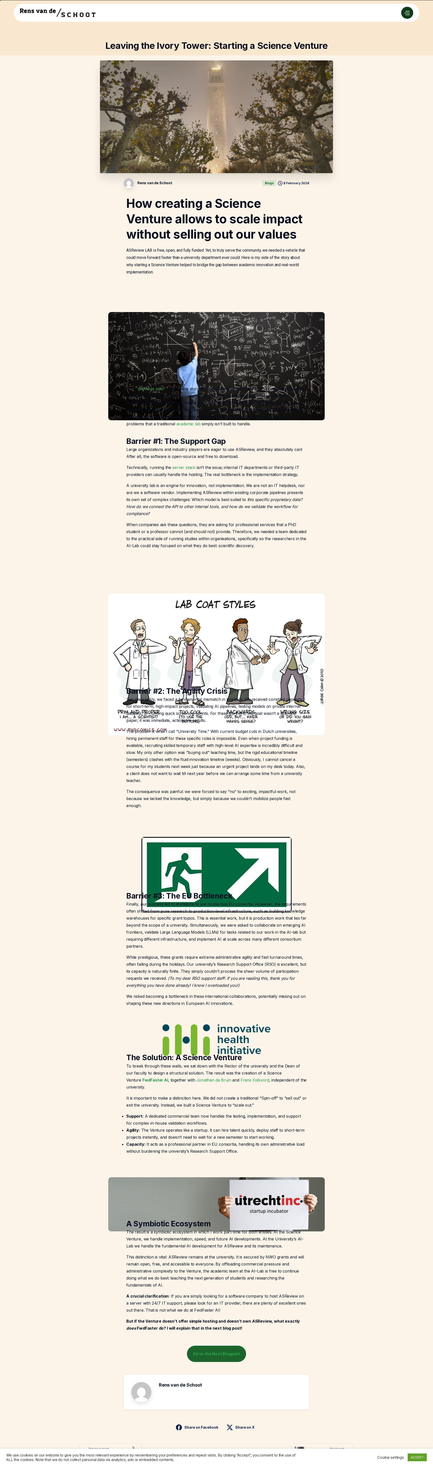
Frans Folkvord (255, 1080)
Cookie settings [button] (390, 1457)
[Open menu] (407, 13)
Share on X (244, 1427)
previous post (151, 388)
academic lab (188, 423)
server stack (183, 467)
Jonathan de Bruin (213, 1080)
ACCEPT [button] (417, 1457)
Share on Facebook (201, 1427)
